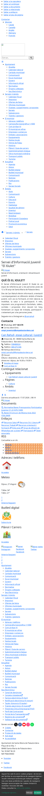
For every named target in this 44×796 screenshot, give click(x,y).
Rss (6, 684)
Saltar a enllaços (10, 12)
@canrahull (29, 316)
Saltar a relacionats (12, 9)
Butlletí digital (11, 671)
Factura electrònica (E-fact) (16, 698)
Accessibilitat (10, 738)
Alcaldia (8, 568)
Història (8, 646)
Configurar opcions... (9, 792)
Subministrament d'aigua (16, 652)
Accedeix (5, 472)
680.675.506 (16, 347)
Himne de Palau (11, 644)
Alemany (12, 33)
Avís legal (9, 736)
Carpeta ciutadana (13, 695)
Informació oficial (12, 584)
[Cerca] (31, 57)
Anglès (11, 30)
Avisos (7, 447)
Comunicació (10, 576)
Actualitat (5, 663)
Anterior (4, 503)
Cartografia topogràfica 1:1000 (18, 625)
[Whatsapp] (32, 724)
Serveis (30, 232)
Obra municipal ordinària (16, 654)
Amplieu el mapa (11, 363)
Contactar (5, 19)
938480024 (15, 344)
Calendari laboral (12, 571)
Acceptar (37, 792)
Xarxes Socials (11, 687)
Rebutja (29, 792)
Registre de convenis (14, 717)
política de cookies (23, 788)
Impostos (9, 241)
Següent (12, 503)
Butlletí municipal (12, 673)
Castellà (12, 27)
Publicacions (10, 681)
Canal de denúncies (13, 692)
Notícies (8, 450)
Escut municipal (11, 579)
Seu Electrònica (11, 592)
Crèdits (8, 727)
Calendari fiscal (11, 238)
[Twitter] (16, 724)
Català (11, 25)
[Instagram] (28, 724)
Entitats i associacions (14, 636)
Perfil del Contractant (14, 711)
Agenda (8, 444)
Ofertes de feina (12, 243)
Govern (8, 581)
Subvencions (10, 254)
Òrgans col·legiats (12, 590)
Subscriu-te (6, 522)
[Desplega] (22, 233)
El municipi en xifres (13, 630)
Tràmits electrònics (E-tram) (17, 706)
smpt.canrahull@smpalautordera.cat (17, 352)
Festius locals (10, 641)
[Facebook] (20, 724)
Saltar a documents (12, 7)
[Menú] (2, 61)
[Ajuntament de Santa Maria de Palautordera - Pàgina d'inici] (13, 49)
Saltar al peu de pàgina (13, 15)
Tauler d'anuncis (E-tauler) (16, 703)
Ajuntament (6, 565)
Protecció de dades (13, 733)
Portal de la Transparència (16, 714)
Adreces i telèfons (12, 622)
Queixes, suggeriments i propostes (20, 249)
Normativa (9, 587)
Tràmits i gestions (12, 257)
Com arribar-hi (10, 366)
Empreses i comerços (14, 633)
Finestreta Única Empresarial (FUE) (19, 709)
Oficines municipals (13, 246)
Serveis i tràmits (13, 232)
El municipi (6, 619)
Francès (12, 35)
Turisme (8, 660)
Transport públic (12, 657)
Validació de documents (15, 719)
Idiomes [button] (8, 22)
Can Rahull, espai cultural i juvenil (21, 335)
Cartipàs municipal (13, 573)
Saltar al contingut (11, 4)
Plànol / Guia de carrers (15, 649)
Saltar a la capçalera (12, 1)
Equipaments (10, 638)
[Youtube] (24, 724)
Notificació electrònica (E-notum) (19, 700)
